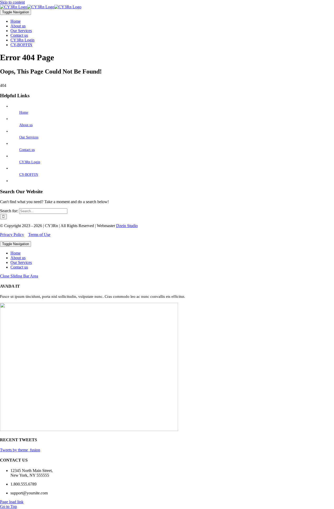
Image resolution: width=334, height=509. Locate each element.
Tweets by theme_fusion (20, 450)
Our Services (28, 137)
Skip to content (12, 2)
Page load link (11, 502)
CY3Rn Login (29, 162)
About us (26, 125)
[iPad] (40, 7)
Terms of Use (39, 234)
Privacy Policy (12, 234)
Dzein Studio (127, 225)
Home (23, 112)
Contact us (27, 150)
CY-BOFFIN (28, 175)
